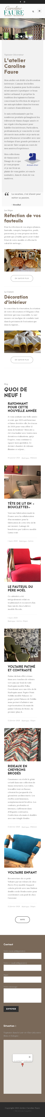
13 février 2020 (14, 721)
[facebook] (20, 2)
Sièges (25, 621)
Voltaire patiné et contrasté (21, 668)
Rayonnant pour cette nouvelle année (22, 407)
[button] (22, 1065)
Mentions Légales (23, 1111)
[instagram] (24, 2)
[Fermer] (30, 1057)
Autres (30, 541)
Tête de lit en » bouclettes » (21, 505)
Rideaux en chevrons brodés (17, 770)
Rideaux (33, 458)
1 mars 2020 (13, 541)
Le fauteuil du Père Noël (20, 588)
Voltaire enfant (22, 872)
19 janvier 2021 (14, 458)
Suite (22, 919)
